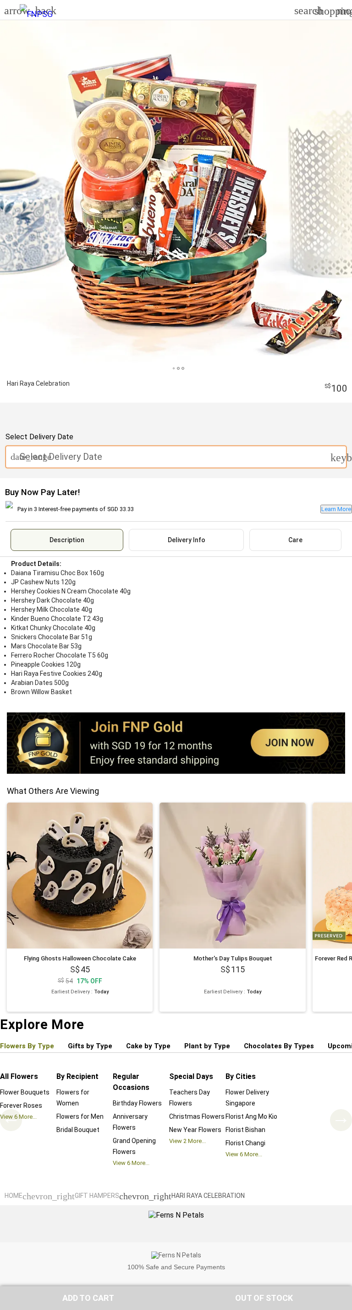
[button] (88, 1298)
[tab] (67, 540)
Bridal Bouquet (77, 1129)
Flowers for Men (80, 1116)
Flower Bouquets (25, 1092)
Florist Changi (245, 1143)
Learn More (336, 509)
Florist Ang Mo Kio (251, 1116)
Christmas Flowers (197, 1116)
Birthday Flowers (137, 1103)
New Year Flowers (195, 1129)
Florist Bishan (245, 1129)
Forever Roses (21, 1105)
